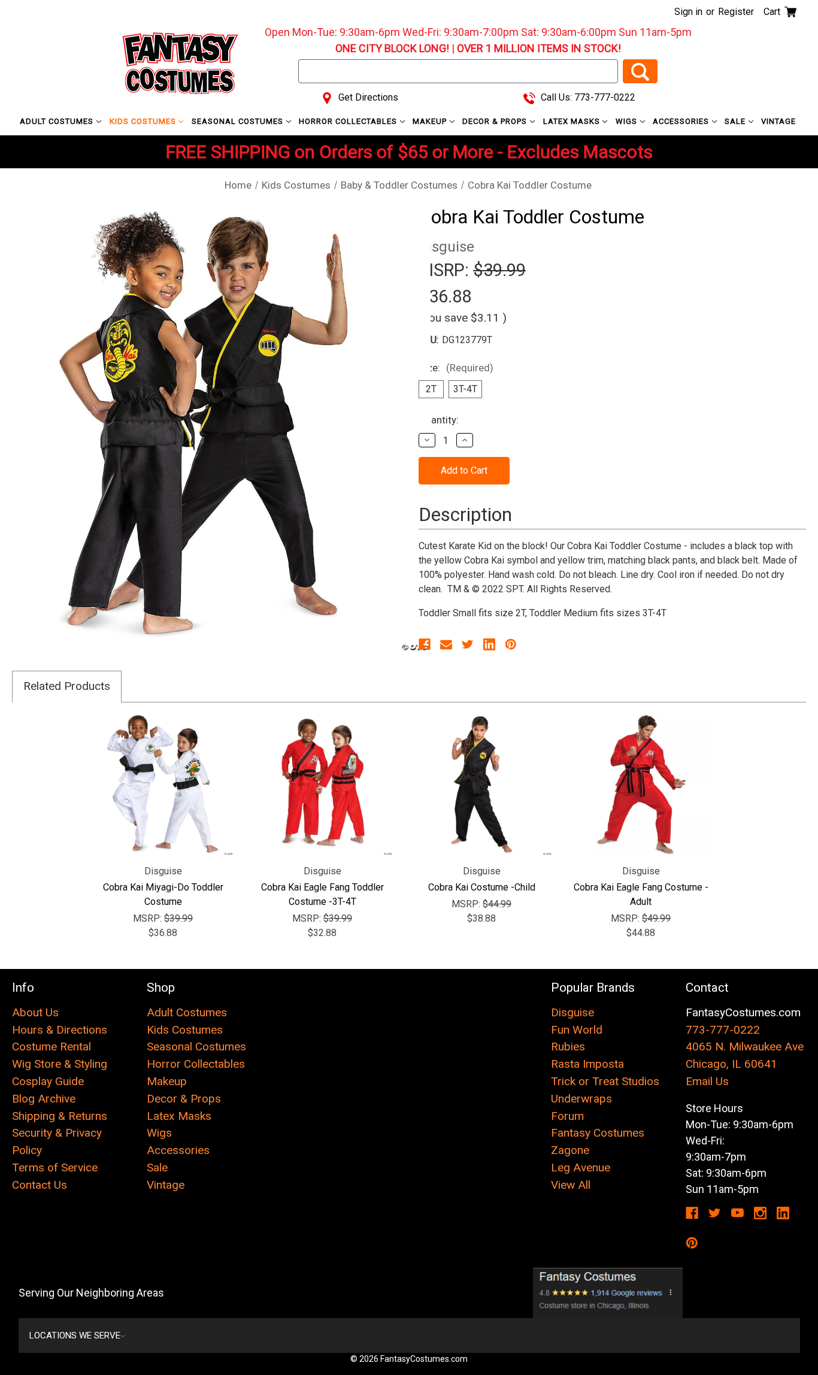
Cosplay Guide (48, 1081)
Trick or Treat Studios (605, 1081)
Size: (456, 368)
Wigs (628, 121)
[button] (608, 1293)
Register (736, 11)
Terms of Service (55, 1167)
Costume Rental (51, 1046)
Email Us (707, 1081)
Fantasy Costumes (597, 1133)
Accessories (682, 121)
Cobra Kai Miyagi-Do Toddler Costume (163, 894)
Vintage (778, 121)
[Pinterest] (511, 644)
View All (570, 1185)
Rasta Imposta (587, 1064)
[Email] (446, 644)
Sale (736, 121)
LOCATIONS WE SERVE (74, 1335)
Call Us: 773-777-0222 (586, 97)
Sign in (688, 11)
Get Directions (367, 97)
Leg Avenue (580, 1167)
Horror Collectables (349, 121)
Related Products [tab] (66, 686)
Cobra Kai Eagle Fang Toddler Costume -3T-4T (322, 894)
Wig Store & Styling (59, 1064)
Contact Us (39, 1185)
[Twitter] (468, 644)
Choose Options (163, 785)
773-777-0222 (723, 1030)
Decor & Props (495, 121)
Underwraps (581, 1099)
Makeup (431, 121)
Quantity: (439, 420)
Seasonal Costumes (239, 121)
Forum (567, 1116)
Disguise (572, 1012)
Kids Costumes (144, 121)
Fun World (576, 1030)
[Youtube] (737, 1213)
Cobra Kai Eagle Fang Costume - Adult (641, 894)
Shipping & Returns (59, 1116)
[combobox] (458, 71)
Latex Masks (572, 121)
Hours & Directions (59, 1030)
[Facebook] (425, 644)
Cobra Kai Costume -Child (481, 887)
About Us (35, 1012)
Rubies (568, 1046)
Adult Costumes (58, 121)
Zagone (570, 1150)
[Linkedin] (489, 644)
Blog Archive (43, 1099)
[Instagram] (760, 1213)
